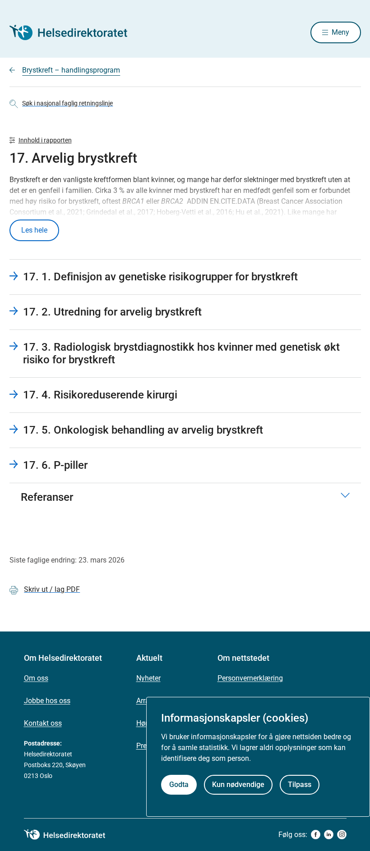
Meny (340, 32)
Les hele (34, 230)
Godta (179, 784)
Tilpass (299, 784)
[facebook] (315, 834)
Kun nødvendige (238, 784)
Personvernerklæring (250, 678)
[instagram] (342, 834)
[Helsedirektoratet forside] (74, 32)
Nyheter (148, 678)
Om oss (36, 678)
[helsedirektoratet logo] (71, 834)
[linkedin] (328, 834)
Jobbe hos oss (47, 700)
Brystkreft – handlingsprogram (71, 70)
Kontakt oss (43, 723)
